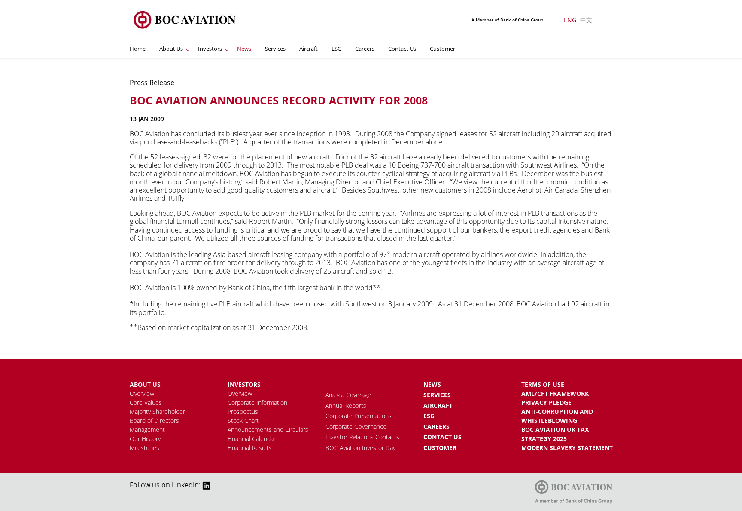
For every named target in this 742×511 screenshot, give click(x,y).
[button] (188, 49)
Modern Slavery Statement (567, 448)
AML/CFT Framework (555, 393)
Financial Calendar (252, 439)
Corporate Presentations (358, 416)
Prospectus (243, 411)
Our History (145, 439)
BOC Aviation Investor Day (360, 448)
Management (147, 429)
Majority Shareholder (157, 411)
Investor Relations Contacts (362, 437)
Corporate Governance (355, 426)
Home (138, 48)
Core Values (146, 402)
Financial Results (250, 448)
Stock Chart (243, 420)
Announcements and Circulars (268, 429)
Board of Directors (154, 420)
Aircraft (308, 48)
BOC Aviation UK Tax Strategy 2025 (555, 434)
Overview (142, 393)
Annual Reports (345, 405)
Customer (442, 48)
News (244, 48)
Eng (570, 20)
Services (275, 48)
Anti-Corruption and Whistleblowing (557, 416)
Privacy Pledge (546, 402)
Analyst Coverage (348, 395)
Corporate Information (257, 402)
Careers (364, 48)
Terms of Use (542, 384)
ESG (336, 48)
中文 (586, 20)
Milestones (144, 448)
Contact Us (402, 48)
